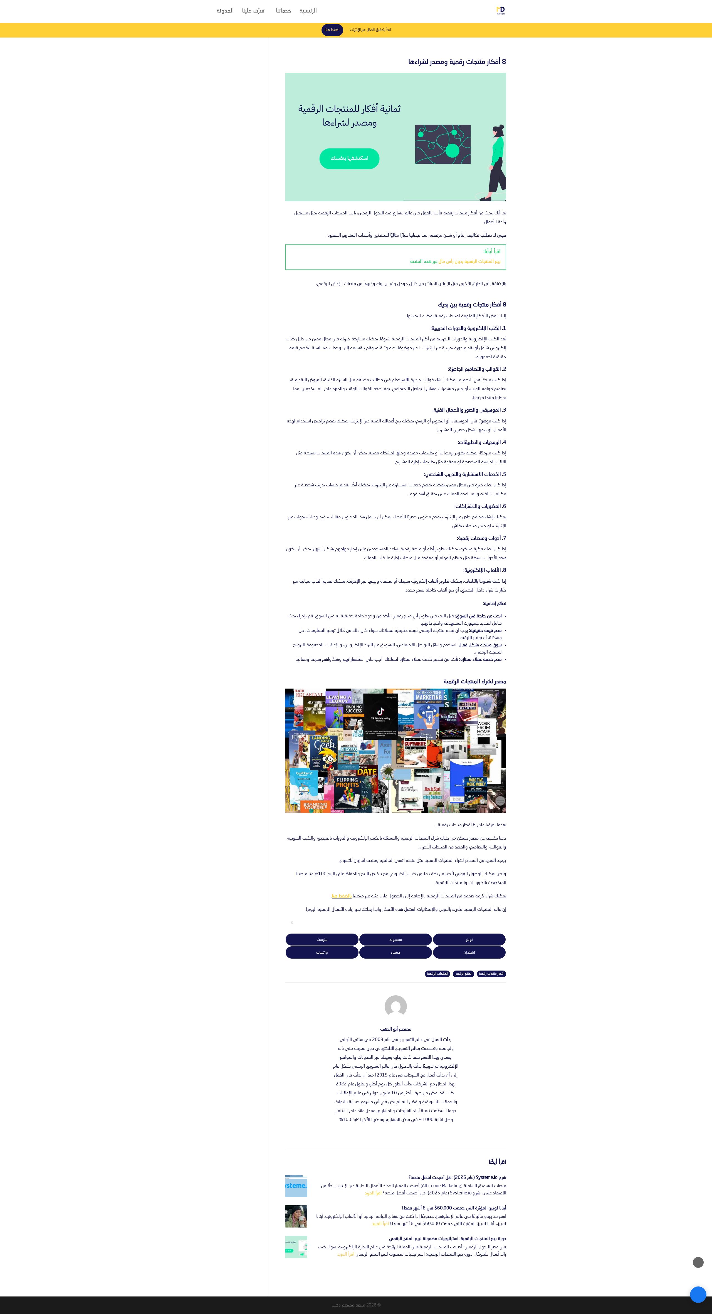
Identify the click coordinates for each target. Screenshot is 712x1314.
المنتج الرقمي (463, 974)
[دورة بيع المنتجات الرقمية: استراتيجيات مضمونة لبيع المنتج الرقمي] (296, 1247)
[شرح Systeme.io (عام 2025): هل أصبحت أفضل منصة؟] (296, 1186)
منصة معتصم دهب (348, 1305)
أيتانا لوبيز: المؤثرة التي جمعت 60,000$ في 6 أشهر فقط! (454, 1208)
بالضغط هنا (342, 896)
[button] (698, 1276)
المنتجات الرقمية (437, 974)
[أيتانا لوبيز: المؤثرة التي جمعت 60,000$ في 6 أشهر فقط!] (296, 1216)
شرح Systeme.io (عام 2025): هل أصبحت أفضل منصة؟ (457, 1178)
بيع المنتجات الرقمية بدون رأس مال (470, 261)
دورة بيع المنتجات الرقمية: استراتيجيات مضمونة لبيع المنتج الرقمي (447, 1239)
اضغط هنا (332, 30)
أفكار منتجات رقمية (491, 974)
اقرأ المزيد (373, 1193)
